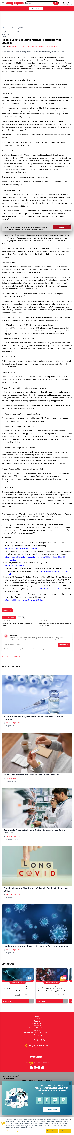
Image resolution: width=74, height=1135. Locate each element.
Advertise (37, 1019)
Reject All (65, 1131)
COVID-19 (17, 657)
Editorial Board (37, 1023)
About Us (32, 1081)
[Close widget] (70, 1083)
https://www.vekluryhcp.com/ (16, 565)
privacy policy (40, 649)
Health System (7, 657)
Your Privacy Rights (37, 1035)
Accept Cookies (52, 1131)
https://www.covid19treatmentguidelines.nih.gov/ (25, 548)
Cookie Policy (28, 1127)
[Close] (71, 1120)
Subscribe (62, 645)
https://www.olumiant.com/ (51, 588)
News (40, 1081)
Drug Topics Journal (8, 30)
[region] (37, 1126)
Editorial (37, 1021)
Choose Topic (35, 8)
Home (24, 1081)
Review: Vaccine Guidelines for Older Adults (53, 623)
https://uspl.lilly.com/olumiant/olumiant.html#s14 (25, 600)
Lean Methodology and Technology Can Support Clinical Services (18, 624)
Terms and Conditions (37, 1028)
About (37, 1016)
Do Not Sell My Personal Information (37, 1032)
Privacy (37, 1030)
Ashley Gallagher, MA (13, 723)
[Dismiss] (70, 225)
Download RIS (7, 610)
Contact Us (37, 1026)
